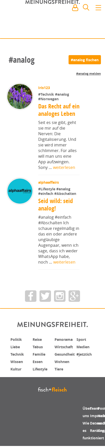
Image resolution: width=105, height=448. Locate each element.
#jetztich (85, 361)
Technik (18, 361)
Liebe (15, 353)
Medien (83, 353)
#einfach (47, 200)
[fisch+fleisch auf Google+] (74, 303)
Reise (38, 346)
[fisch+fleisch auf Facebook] (30, 303)
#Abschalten (66, 200)
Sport (81, 346)
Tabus (39, 353)
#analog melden (88, 73)
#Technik (47, 94)
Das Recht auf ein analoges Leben (54, 113)
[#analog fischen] (85, 59)
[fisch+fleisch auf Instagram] (59, 303)
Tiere (59, 375)
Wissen (17, 368)
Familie (40, 361)
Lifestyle (41, 375)
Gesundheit (66, 361)
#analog (63, 94)
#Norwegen (49, 98)
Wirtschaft (65, 353)
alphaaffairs (49, 189)
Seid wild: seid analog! (56, 212)
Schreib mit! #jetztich (78, 30)
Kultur (17, 375)
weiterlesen (64, 175)
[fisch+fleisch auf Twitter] (45, 303)
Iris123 (44, 87)
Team (95, 415)
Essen (38, 368)
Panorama (65, 346)
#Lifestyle (48, 196)
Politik (17, 346)
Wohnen (63, 368)
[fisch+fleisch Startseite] (52, 20)
